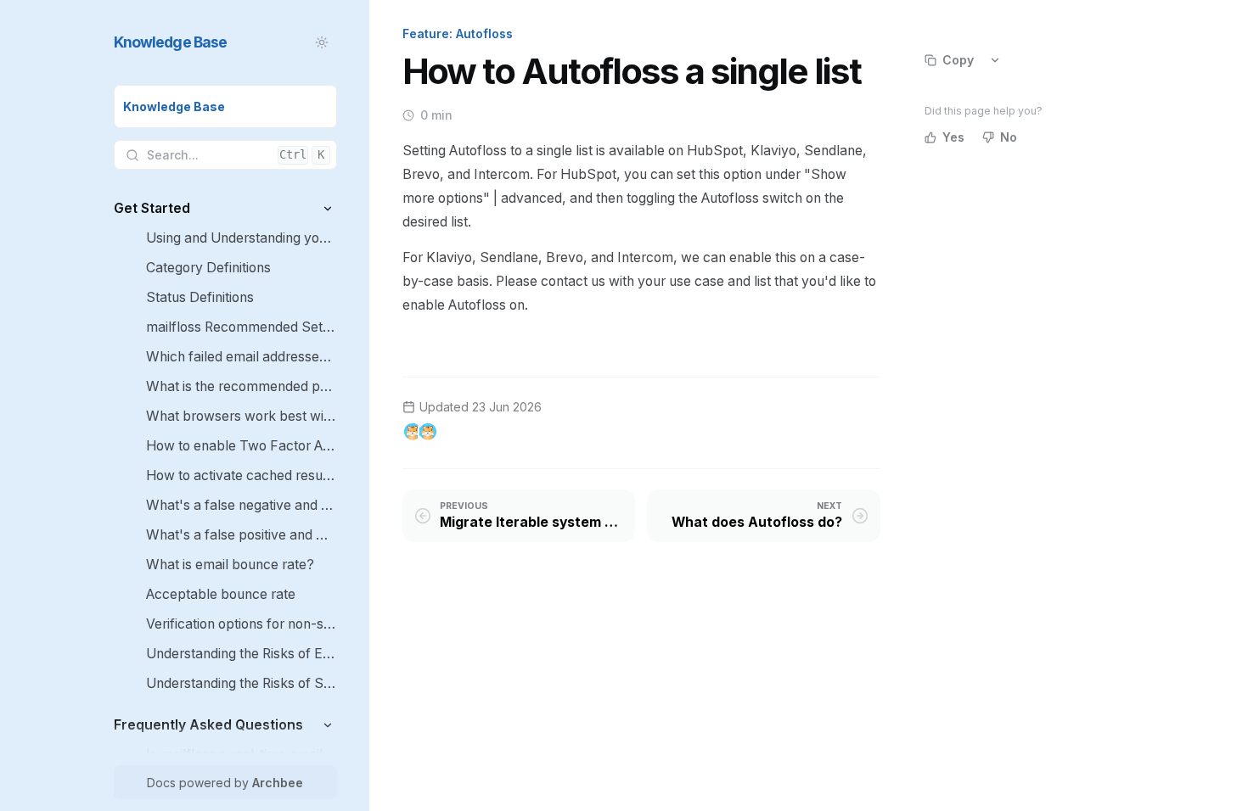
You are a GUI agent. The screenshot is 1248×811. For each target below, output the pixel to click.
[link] (225, 106)
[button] (328, 208)
